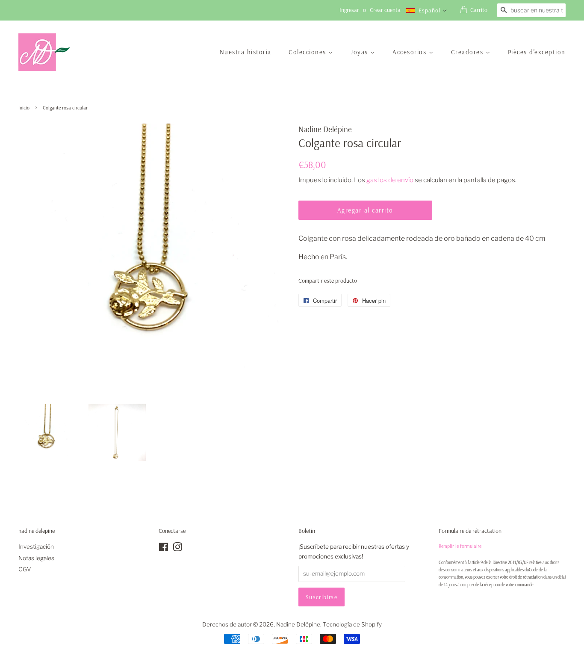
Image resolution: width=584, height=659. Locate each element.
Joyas (360, 52)
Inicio (23, 107)
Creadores (468, 52)
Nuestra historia (245, 52)
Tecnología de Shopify (352, 624)
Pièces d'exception (537, 52)
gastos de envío (389, 180)
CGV (24, 569)
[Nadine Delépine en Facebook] (163, 548)
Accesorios (410, 52)
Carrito (478, 10)
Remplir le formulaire (460, 546)
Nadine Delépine (298, 624)
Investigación (36, 546)
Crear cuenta (385, 10)
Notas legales (36, 558)
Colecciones (308, 52)
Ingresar (349, 10)
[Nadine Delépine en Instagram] (177, 548)
